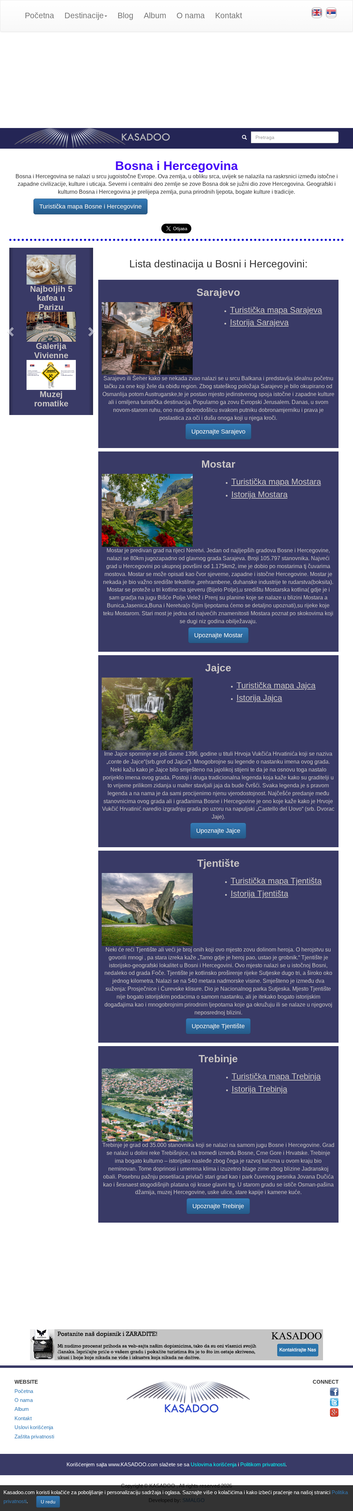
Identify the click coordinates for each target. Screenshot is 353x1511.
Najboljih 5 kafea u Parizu (51, 298)
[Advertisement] (176, 80)
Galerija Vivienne (51, 350)
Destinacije (84, 15)
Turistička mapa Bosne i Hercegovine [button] (90, 206)
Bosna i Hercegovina (176, 166)
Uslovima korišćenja (213, 1464)
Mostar (218, 464)
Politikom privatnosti (262, 1464)
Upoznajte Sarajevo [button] (218, 431)
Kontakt (228, 15)
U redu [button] (48, 1501)
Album (155, 15)
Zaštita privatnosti (34, 1436)
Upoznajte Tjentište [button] (218, 1026)
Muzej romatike (51, 399)
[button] (11, 331)
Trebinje (218, 1058)
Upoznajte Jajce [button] (218, 830)
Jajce (218, 667)
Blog (125, 15)
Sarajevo (218, 292)
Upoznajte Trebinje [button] (218, 1206)
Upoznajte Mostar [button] (218, 635)
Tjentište (218, 863)
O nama (190, 15)
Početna (39, 15)
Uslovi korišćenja (33, 1427)
